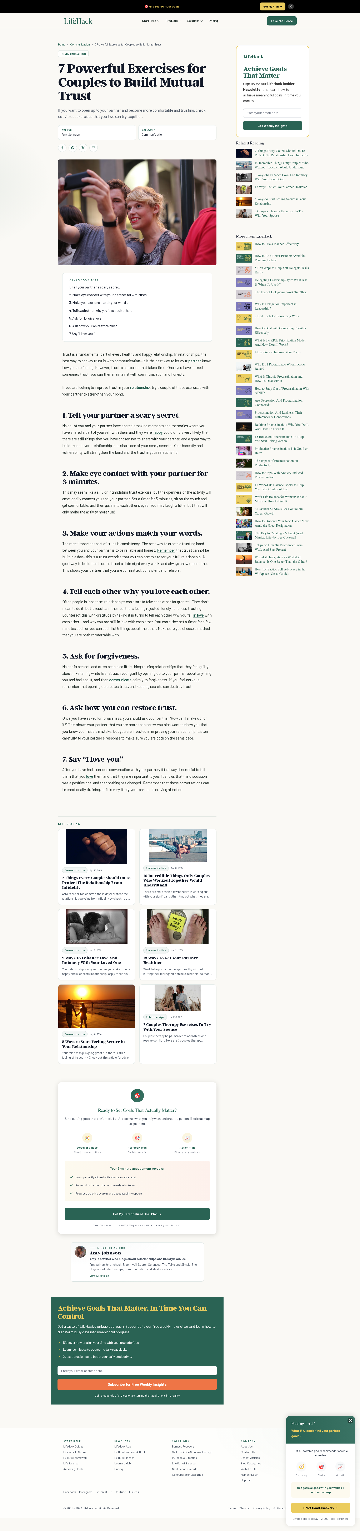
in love (198, 615)
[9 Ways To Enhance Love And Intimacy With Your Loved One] (97, 926)
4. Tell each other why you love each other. (100, 310)
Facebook (69, 1492)
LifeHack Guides (73, 1446)
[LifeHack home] (78, 21)
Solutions (193, 21)
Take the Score (282, 21)
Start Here (149, 21)
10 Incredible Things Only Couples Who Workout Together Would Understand (176, 880)
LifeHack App (122, 1446)
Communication (80, 44)
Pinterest (101, 1492)
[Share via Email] (93, 148)
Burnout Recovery (183, 1446)
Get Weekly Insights (273, 126)
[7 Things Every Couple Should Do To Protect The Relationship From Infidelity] (97, 846)
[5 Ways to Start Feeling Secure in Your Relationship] (96, 1006)
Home (61, 44)
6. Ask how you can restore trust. (93, 326)
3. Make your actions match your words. (98, 302)
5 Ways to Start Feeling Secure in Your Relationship (93, 1044)
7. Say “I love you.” (82, 333)
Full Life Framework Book (130, 1452)
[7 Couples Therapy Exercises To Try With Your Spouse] (178, 998)
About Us (246, 1446)
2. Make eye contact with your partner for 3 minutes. (108, 295)
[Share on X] (83, 148)
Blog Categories (251, 1463)
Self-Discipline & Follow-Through (192, 1452)
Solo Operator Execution (187, 1474)
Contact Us (248, 1452)
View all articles (99, 1275)
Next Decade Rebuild (185, 1469)
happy (157, 432)
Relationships (155, 1017)
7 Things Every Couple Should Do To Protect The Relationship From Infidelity (96, 882)
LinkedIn (134, 1492)
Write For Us (248, 1469)
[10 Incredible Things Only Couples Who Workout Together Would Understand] (178, 845)
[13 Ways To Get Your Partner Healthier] (178, 926)
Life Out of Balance (183, 1463)
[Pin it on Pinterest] (73, 148)
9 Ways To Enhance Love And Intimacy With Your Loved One (91, 960)
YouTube (121, 1492)
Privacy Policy (261, 1508)
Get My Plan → (272, 6)
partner (194, 360)
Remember (166, 550)
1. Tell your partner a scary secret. (94, 287)
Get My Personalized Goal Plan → (137, 1214)
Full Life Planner (124, 1457)
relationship (140, 387)
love (89, 776)
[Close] (291, 6)
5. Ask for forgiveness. (85, 318)
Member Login (249, 1474)
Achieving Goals (73, 1469)
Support (246, 1480)
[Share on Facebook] (62, 148)
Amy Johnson (71, 134)
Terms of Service (239, 1508)
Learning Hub (122, 1463)
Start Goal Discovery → (320, 1508)
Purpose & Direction (184, 1457)
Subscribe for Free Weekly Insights (137, 1384)
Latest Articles (250, 1457)
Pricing (213, 21)
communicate (120, 679)
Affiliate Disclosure (285, 1508)
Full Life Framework (75, 1457)
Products (172, 21)
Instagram (85, 1492)
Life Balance (70, 1463)
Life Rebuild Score (74, 1452)
